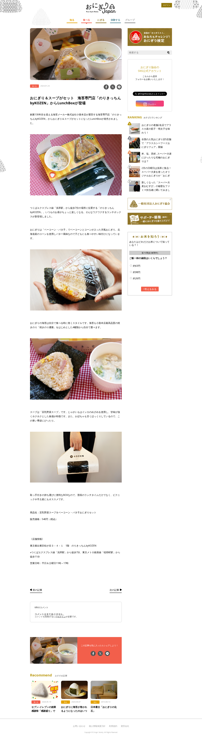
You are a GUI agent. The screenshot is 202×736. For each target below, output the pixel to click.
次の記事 (114, 590)
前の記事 (37, 590)
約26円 (136, 278)
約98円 (136, 272)
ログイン (166, 5)
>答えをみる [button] (149, 289)
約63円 (136, 265)
